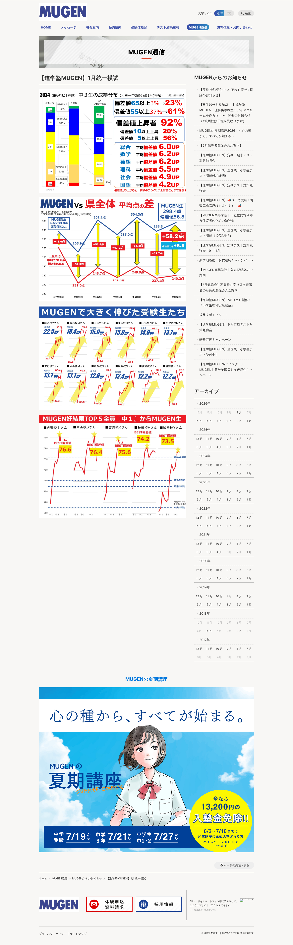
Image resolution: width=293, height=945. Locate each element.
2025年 (204, 430)
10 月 (219, 438)
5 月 (209, 420)
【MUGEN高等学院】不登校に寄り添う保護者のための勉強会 (226, 218)
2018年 (204, 613)
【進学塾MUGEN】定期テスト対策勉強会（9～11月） (226, 248)
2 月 (239, 420)
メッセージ (69, 27)
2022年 (204, 508)
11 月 (209, 438)
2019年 (204, 587)
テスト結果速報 (168, 27)
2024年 (204, 456)
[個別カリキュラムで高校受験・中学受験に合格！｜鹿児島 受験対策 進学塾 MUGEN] (63, 12)
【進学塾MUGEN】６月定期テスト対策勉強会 (226, 327)
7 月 (249, 438)
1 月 (249, 420)
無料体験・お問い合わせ (234, 27)
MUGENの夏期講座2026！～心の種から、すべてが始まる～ (225, 133)
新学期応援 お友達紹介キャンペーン (226, 260)
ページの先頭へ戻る (236, 865)
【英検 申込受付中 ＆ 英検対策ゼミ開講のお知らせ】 (226, 92)
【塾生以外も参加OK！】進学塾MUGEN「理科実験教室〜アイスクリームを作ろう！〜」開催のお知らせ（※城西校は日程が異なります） (226, 113)
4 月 (219, 420)
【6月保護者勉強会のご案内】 (221, 145)
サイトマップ (78, 933)
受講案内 (115, 27)
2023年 (204, 482)
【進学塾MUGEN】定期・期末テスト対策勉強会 (226, 157)
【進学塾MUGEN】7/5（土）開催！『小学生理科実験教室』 (225, 302)
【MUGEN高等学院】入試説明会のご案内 (226, 272)
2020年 (204, 561)
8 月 (239, 412)
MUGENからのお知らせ (220, 77)
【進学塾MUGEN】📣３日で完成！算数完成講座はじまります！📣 (226, 202)
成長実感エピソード (213, 315)
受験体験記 (139, 27)
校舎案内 (92, 27)
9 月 (229, 438)
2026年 (204, 403)
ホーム (43, 878)
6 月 (199, 420)
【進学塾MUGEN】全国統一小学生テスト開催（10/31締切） (226, 232)
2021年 (204, 535)
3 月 (229, 420)
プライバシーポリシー (53, 933)
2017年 (204, 640)
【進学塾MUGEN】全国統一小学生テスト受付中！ (226, 351)
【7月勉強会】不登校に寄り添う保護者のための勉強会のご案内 (225, 287)
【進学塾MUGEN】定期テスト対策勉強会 (226, 187)
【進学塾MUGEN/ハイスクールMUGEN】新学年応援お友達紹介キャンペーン (226, 369)
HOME (46, 27)
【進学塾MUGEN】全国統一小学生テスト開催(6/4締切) (226, 173)
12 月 (199, 438)
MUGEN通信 (198, 27)
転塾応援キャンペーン (215, 339)
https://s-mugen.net (204, 909)
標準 (219, 13)
